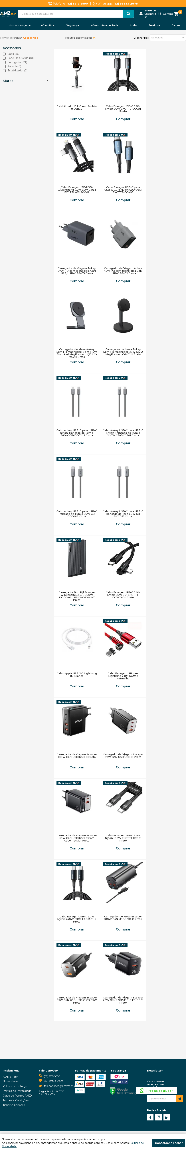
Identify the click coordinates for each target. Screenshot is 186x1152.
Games (176, 25)
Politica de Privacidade (17, 1091)
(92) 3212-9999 (52, 1076)
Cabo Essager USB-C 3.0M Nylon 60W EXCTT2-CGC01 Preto (123, 109)
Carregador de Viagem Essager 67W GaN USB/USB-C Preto (123, 755)
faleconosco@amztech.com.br (63, 1086)
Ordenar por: (141, 37)
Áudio (133, 25)
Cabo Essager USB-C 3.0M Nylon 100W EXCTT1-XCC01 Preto (123, 838)
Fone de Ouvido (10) (20, 58)
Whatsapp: (118, 3)
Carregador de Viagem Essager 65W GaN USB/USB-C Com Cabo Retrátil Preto (77, 838)
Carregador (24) (17, 62)
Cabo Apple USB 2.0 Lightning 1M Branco (77, 674)
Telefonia (154, 25)
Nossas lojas (10, 1081)
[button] (168, 37)
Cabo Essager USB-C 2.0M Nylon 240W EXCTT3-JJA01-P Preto (76, 919)
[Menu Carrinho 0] (176, 14)
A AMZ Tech (10, 1076)
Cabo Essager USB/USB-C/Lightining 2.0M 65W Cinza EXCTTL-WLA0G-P (77, 190)
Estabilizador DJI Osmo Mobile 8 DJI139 (76, 107)
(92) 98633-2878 (53, 1080)
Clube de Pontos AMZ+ (18, 1095)
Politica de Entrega (15, 1086)
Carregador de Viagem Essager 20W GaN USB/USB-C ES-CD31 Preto (123, 1000)
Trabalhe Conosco (14, 1105)
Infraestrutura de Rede (104, 25)
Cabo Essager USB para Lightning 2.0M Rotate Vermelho (123, 676)
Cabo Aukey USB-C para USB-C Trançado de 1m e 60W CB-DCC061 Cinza (123, 514)
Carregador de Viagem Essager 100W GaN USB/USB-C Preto (77, 755)
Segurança (72, 25)
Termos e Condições (16, 1100)
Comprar (77, 119)
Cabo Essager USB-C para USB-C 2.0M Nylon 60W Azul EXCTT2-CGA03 (123, 190)
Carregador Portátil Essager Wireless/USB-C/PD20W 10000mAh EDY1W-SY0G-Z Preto (77, 596)
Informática (47, 25)
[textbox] (76, 14)
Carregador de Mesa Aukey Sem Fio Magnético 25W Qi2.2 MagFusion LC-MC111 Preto (123, 352)
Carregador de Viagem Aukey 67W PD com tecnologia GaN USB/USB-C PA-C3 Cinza (77, 271)
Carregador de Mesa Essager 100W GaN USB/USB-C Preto (123, 917)
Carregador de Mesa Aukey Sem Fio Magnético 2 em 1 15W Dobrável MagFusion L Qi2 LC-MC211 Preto (76, 353)
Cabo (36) (13, 54)
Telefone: (70, 3)
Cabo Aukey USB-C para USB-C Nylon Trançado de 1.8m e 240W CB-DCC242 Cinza (76, 433)
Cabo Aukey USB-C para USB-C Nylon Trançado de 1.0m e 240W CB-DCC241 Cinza (123, 433)
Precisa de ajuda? (159, 1091)
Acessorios (30, 37)
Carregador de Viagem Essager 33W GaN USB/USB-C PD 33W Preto (77, 1000)
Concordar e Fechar (169, 1143)
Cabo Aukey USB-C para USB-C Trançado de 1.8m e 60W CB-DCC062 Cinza (76, 514)
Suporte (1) (14, 66)
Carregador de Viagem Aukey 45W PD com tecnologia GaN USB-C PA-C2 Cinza (123, 271)
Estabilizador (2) (17, 70)
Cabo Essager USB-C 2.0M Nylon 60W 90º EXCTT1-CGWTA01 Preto (123, 595)
